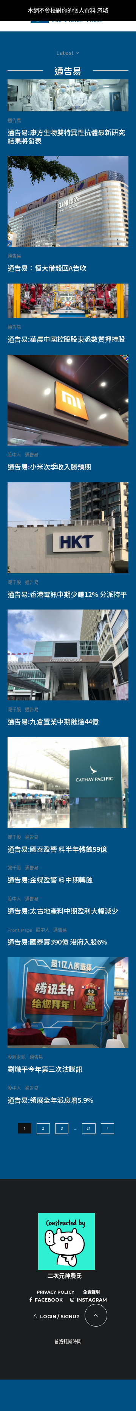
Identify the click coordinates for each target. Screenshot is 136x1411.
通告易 (14, 120)
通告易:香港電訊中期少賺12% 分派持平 (67, 594)
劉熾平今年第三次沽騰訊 (45, 1069)
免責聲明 (91, 1292)
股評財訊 (17, 1057)
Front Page (20, 930)
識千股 (14, 582)
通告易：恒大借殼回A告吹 (47, 268)
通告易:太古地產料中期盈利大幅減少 (63, 911)
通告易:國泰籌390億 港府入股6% (57, 942)
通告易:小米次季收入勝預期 (49, 467)
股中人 (14, 455)
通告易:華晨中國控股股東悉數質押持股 (66, 339)
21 (89, 1128)
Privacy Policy (55, 1292)
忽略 (102, 10)
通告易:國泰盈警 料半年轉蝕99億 (57, 849)
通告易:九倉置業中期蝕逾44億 (53, 721)
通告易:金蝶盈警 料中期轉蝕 (50, 880)
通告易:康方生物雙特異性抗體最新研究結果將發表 (66, 136)
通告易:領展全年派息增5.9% (50, 1100)
